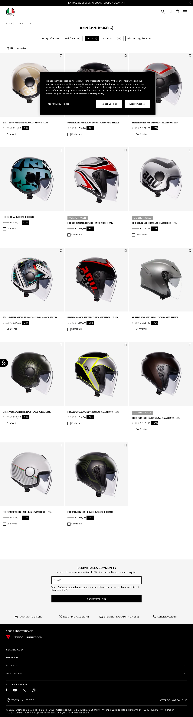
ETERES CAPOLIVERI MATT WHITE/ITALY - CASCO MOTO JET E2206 (27, 512)
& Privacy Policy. (95, 93)
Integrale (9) (50, 38)
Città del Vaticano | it (173, 700)
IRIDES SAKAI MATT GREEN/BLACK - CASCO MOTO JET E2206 (90, 512)
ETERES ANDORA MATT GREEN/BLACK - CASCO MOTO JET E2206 (27, 412)
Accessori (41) (112, 38)
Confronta (11, 134)
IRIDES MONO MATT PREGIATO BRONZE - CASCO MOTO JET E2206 (156, 418)
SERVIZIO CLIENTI (167, 616)
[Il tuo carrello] (177, 12)
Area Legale (14, 673)
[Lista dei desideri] (170, 12)
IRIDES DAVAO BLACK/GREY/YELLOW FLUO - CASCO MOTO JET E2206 (93, 412)
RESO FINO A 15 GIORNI (76, 616)
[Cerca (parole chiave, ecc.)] (162, 12)
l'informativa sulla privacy (72, 587)
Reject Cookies (109, 104)
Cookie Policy (80, 93)
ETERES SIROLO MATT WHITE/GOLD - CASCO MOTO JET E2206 (25, 122)
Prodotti (12, 657)
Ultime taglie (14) (139, 38)
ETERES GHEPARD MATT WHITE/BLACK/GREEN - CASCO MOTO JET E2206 (30, 317)
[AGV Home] (10, 12)
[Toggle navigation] (184, 12)
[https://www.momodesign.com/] (34, 637)
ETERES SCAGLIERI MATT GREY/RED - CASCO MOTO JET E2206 (155, 122)
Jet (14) (92, 38)
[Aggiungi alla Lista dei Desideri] (61, 56)
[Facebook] (6, 690)
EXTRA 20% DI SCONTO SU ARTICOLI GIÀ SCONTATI (96, 3)
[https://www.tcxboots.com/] (18, 637)
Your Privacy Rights (58, 104)
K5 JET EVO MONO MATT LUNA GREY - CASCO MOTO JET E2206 (155, 317)
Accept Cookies (137, 104)
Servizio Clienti (15, 649)
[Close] (190, 2)
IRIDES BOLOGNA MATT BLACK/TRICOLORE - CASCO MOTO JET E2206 (93, 122)
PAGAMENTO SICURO (31, 616)
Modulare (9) (73, 38)
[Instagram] (34, 690)
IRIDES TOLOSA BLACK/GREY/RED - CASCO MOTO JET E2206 (90, 223)
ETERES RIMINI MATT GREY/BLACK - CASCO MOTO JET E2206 (154, 223)
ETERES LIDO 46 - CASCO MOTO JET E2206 (18, 217)
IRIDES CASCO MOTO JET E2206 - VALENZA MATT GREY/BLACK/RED (92, 317)
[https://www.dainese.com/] (8, 637)
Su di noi (11, 665)
